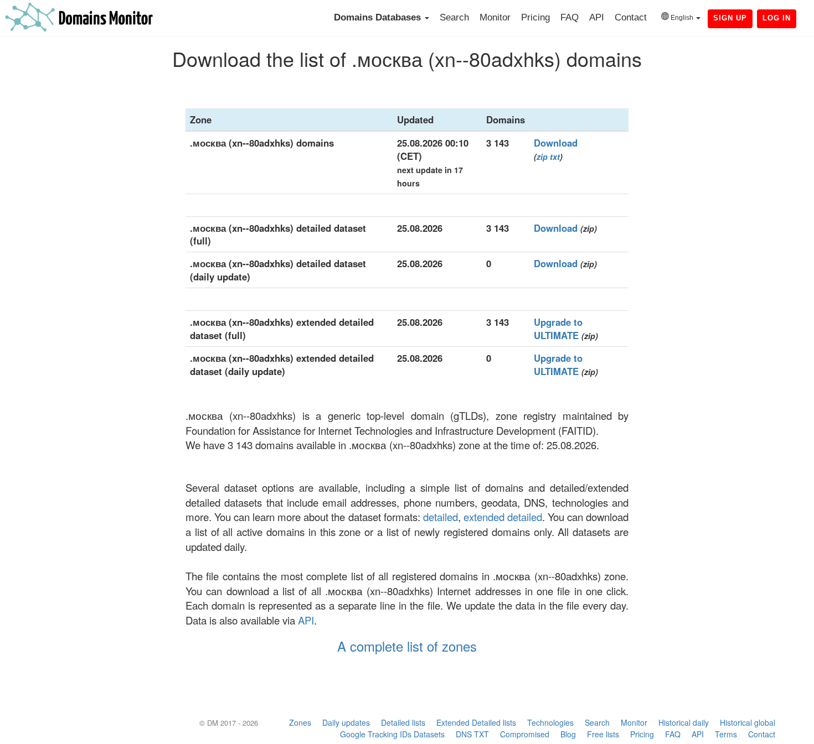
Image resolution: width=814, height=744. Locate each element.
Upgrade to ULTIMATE (558, 328)
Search (454, 17)
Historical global (747, 722)
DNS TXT (472, 734)
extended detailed (502, 516)
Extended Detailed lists (476, 722)
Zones (300, 722)
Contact (631, 17)
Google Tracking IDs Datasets (392, 734)
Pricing (535, 17)
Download (556, 142)
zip (542, 156)
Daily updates (346, 722)
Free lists (603, 734)
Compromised (524, 734)
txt (555, 156)
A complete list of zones (407, 645)
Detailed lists (403, 722)
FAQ (569, 17)
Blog (568, 734)
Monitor (495, 17)
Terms (726, 734)
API (596, 17)
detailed (440, 516)
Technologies (550, 722)
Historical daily (683, 722)
